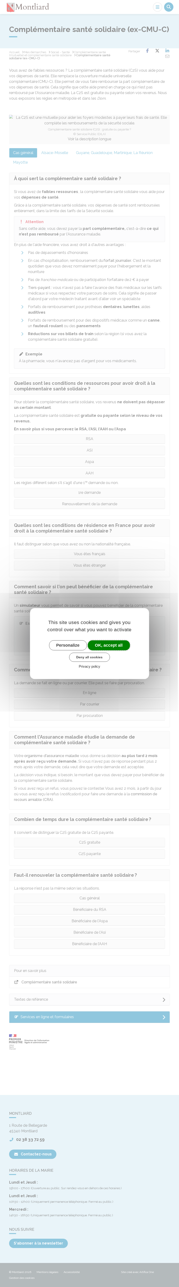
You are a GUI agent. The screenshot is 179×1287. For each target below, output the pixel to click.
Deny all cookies (89, 657)
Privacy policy (89, 666)
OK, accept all (109, 645)
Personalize (67, 645)
